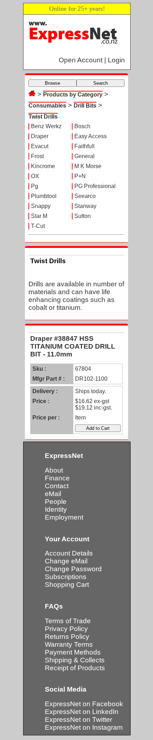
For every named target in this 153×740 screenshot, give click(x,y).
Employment (64, 517)
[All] (32, 94)
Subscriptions (65, 576)
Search (100, 83)
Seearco (85, 196)
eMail (53, 493)
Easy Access (90, 136)
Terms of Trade (68, 621)
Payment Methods (73, 652)
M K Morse (87, 166)
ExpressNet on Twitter (78, 719)
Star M (39, 216)
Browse (52, 83)
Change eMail (66, 561)
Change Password (73, 569)
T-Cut (38, 226)
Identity (56, 509)
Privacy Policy (66, 628)
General (84, 156)
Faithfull (84, 146)
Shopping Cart (67, 584)
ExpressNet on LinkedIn (81, 711)
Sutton (82, 216)
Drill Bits (85, 106)
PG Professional (95, 186)
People (56, 501)
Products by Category (72, 95)
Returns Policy (67, 636)
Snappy (41, 206)
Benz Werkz (46, 126)
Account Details (69, 553)
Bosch (82, 126)
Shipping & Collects (75, 660)
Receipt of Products (75, 668)
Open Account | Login (92, 60)
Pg (34, 186)
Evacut (39, 146)
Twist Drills (43, 117)
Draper (39, 136)
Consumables (47, 106)
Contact (57, 486)
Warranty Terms (69, 644)
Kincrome (43, 166)
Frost (37, 156)
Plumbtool (44, 196)
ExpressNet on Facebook (84, 704)
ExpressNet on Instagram (84, 727)
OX (35, 176)
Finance (57, 478)
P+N (80, 176)
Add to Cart (98, 428)
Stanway (85, 206)
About (54, 470)
